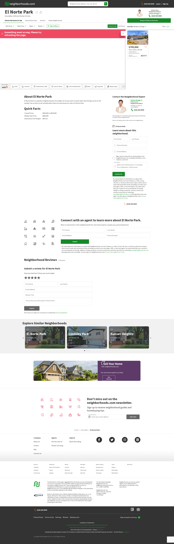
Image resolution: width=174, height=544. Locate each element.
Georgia (51, 473)
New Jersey (83, 470)
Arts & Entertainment (74, 86)
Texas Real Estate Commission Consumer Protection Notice (87, 527)
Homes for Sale (112, 26)
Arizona (36, 464)
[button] (123, 33)
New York (82, 473)
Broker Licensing (57, 446)
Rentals (65, 517)
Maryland (67, 470)
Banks (88, 86)
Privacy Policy (109, 252)
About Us (37, 442)
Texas (113, 464)
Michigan (82, 464)
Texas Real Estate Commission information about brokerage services (87, 525)
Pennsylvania (99, 467)
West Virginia (115, 473)
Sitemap (58, 517)
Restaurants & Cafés (41, 86)
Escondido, (8, 16)
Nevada (82, 467)
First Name (117, 139)
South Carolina (100, 470)
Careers (36, 446)
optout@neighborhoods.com (122, 194)
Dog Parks (100, 86)
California (16, 16)
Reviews (42, 20)
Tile (163, 26)
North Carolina (100, 464)
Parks (15, 86)
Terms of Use (124, 198)
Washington (115, 470)
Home (76, 430)
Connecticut (37, 473)
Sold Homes (121, 26)
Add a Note (117, 162)
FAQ (35, 449)
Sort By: (130, 26)
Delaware (51, 464)
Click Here (100, 530)
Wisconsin (129, 464)
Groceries (26, 86)
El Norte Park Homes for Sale (13, 20)
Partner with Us (57, 442)
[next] (146, 37)
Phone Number (122, 145)
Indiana (67, 467)
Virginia (113, 467)
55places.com (74, 517)
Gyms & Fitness (58, 86)
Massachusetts (69, 473)
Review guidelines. (62, 313)
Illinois (66, 464)
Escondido (84, 430)
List (168, 26)
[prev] (129, 37)
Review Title (29, 295)
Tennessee (98, 473)
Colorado (36, 470)
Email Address (122, 151)
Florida (51, 470)
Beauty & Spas (114, 86)
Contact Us (37, 453)
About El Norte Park (31, 20)
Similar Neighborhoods (55, 20)
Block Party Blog (75, 442)
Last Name (135, 139)
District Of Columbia (54, 467)
